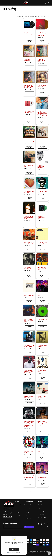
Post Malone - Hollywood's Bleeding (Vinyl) (41, 217)
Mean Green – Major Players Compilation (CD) (29, 140)
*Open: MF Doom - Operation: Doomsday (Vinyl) (42, 60)
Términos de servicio (20, 518)
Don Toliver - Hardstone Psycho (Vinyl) (28, 397)
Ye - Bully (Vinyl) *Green (42, 319)
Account (28, 515)
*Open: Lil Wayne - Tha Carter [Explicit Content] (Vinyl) (29, 217)
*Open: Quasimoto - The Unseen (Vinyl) (28, 60)
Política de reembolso (34, 551)
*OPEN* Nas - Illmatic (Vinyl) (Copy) (42, 86)
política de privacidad (17, 511)
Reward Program (42, 511)
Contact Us (17, 515)
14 (41, 491)
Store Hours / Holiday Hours (29, 511)
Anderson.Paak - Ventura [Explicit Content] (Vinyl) (29, 294)
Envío (16, 507)
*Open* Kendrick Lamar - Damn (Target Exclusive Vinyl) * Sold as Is (29, 371)
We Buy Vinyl (29, 507)
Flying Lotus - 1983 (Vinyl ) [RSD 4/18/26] (42, 346)
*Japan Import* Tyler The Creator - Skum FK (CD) (29, 243)
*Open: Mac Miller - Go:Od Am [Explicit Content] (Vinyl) (41, 166)
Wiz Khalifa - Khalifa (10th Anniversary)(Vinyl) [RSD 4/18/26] (42, 423)
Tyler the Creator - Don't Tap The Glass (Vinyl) (29, 112)
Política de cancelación (44, 552)
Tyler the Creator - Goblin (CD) (42, 192)
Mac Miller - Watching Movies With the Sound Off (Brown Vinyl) (42, 34)
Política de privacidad (44, 551)
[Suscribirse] (21, 526)
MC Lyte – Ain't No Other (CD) (29, 166)
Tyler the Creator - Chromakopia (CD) (27, 268)
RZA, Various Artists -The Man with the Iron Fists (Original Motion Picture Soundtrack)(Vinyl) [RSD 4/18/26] (29, 424)
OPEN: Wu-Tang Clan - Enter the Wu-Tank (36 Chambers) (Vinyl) (28, 86)
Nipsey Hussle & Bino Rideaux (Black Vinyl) (28, 33)
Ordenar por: (20, 16)
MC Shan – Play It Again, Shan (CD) (42, 140)
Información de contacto (33, 552)
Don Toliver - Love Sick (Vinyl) (42, 294)
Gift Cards (28, 518)
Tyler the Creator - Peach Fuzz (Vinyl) (29, 192)
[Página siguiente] (44, 491)
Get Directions (41, 514)
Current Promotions (31, 504)
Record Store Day (42, 517)
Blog (39, 507)
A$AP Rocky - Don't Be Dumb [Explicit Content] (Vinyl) (28, 451)
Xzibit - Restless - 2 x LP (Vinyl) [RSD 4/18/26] (29, 346)
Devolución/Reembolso (20, 504)
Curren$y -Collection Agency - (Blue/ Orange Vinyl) (28, 320)
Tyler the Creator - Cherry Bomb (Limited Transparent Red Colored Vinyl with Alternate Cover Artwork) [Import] (42, 114)
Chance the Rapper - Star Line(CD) (42, 450)
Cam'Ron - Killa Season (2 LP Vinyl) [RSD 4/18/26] (29, 476)
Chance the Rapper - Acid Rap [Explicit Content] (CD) (42, 477)
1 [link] (26, 491)
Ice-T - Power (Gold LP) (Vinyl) (42, 371)
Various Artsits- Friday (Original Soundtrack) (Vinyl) (42, 269)
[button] (2, 2)
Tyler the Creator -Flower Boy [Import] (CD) (42, 243)
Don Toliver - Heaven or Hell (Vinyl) (42, 397)
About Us (40, 504)
